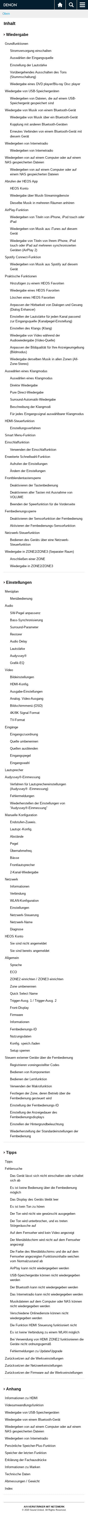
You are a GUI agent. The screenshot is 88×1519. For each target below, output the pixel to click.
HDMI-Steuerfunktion (19, 421)
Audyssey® (18, 656)
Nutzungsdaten (20, 1036)
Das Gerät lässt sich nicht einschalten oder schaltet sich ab (46, 1178)
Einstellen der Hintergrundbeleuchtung (37, 1124)
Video (9, 670)
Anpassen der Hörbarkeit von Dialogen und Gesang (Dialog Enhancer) (46, 307)
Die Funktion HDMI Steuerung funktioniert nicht (43, 1325)
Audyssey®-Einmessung (22, 777)
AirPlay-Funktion (16, 210)
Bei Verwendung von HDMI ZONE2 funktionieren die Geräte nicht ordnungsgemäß (47, 1342)
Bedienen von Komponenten (30, 1072)
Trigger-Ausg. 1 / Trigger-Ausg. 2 (33, 1000)
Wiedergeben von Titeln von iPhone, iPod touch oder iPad (47, 219)
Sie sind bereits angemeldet (29, 951)
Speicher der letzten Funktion (25, 1453)
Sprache (16, 965)
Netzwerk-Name (21, 922)
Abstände (16, 836)
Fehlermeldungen (22, 796)
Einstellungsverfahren (25, 428)
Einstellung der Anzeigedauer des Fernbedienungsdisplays (33, 1115)
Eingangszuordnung (24, 734)
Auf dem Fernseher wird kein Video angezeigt (42, 1233)
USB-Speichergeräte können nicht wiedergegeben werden (45, 1277)
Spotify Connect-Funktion (23, 257)
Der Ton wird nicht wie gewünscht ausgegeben (42, 1213)
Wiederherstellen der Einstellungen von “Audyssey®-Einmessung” (37, 805)
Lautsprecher (14, 770)
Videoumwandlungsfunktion (24, 1405)
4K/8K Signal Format (25, 713)
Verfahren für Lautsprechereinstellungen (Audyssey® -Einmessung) (38, 786)
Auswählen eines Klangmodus (26, 371)
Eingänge (11, 727)
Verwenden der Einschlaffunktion (33, 449)
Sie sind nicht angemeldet (28, 943)
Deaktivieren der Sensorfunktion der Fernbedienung (46, 518)
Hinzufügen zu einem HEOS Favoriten (37, 283)
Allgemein (12, 958)
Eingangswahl (20, 763)
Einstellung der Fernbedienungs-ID (34, 1105)
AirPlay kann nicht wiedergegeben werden (39, 1268)
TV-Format (17, 720)
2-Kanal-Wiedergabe (24, 872)
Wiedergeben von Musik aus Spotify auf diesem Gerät (44, 266)
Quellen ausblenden (24, 748)
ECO (13, 972)
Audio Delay (18, 641)
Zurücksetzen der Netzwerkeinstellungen (33, 1365)
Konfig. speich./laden (25, 1043)
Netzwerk (11, 879)
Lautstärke (17, 649)
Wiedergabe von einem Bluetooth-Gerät (32, 1419)
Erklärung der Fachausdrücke (25, 1460)
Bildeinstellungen (22, 677)
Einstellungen (19, 908)
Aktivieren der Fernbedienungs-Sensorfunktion (42, 526)
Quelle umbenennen (24, 741)
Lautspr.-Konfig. (21, 829)
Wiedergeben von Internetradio (26, 143)
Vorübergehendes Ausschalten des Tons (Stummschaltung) (38, 74)
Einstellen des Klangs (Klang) (31, 328)
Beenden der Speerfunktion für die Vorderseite (42, 504)
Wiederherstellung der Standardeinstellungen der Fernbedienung (44, 1133)
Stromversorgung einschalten (30, 51)
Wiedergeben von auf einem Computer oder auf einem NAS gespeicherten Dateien (43, 160)
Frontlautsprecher (22, 865)
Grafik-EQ (17, 663)
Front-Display (19, 1008)
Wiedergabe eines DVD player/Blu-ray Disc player (45, 84)
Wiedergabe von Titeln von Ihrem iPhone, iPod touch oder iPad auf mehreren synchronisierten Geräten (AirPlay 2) (43, 245)
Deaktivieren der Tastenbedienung (34, 485)
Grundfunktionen (16, 43)
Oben (6, 13)
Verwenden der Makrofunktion (31, 1086)
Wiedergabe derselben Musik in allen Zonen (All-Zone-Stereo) (44, 361)
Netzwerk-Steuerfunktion (22, 533)
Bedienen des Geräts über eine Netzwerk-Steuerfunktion (39, 542)
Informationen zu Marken (22, 1467)
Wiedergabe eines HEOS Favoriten (34, 290)
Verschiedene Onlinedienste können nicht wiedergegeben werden (39, 1315)
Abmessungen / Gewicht (22, 1481)
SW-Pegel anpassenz (25, 613)
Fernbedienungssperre (20, 511)
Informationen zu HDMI (21, 1398)
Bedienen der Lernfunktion (28, 1079)
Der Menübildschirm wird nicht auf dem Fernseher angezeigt (45, 1242)
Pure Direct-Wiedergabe (27, 392)
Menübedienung (21, 598)
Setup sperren (20, 1050)
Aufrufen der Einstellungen (28, 464)
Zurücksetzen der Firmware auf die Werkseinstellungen (44, 1372)
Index (9, 1488)
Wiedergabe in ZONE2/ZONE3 (31, 566)
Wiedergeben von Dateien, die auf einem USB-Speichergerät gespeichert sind (43, 101)
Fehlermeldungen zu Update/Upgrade (36, 1351)
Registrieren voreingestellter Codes (34, 1065)
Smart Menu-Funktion (20, 435)
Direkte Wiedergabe (24, 385)
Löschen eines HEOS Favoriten (32, 297)
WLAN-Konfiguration (24, 900)
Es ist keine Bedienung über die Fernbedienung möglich (43, 1190)
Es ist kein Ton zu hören (27, 1206)
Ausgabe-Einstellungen (26, 691)
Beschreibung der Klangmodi (30, 407)
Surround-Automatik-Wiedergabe (33, 399)
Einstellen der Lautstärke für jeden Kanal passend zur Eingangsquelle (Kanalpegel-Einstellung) (45, 319)
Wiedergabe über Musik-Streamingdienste (39, 195)
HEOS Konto (19, 188)
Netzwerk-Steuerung (24, 915)
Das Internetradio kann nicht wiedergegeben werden (46, 1294)
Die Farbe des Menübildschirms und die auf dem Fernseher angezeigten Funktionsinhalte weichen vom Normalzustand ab (44, 1256)
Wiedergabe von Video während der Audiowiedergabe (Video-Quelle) (35, 338)
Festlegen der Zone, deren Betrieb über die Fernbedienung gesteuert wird (40, 1095)
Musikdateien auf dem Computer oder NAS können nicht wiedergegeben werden (46, 1304)
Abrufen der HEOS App (21, 181)
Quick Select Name (24, 993)
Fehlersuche (13, 1168)
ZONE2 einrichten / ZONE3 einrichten (36, 979)
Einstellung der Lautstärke (28, 65)
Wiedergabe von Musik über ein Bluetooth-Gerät (44, 117)
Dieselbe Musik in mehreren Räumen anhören (42, 203)
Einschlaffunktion (17, 442)
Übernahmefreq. (21, 851)
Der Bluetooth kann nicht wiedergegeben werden (44, 1287)
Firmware (16, 1015)
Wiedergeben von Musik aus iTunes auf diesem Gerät (43, 231)
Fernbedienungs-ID (23, 1029)
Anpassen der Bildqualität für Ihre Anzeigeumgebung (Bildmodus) (47, 350)
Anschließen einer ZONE (27, 559)
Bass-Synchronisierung (26, 620)
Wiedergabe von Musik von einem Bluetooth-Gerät (40, 110)
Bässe (14, 858)
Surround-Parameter (24, 627)
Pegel (14, 843)
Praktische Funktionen (21, 276)
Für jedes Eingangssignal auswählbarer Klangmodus (47, 414)
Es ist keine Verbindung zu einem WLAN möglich (44, 1332)
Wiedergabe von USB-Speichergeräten (32, 91)
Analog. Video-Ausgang (26, 698)
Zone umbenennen (23, 986)
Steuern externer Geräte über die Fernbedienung (39, 1057)
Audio (9, 606)
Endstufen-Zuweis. (23, 822)
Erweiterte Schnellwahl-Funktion (27, 457)
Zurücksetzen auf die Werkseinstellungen (34, 1358)
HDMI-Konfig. (19, 684)
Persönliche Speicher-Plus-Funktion (30, 1446)
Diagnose (16, 929)
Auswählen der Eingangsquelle (31, 58)
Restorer (16, 634)
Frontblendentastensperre (23, 478)
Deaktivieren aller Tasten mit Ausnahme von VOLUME (41, 495)
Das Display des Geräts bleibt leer (34, 1199)
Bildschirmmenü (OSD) (26, 706)
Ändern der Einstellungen (27, 471)
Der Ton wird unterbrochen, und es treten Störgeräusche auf (38, 1223)
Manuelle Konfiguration (21, 815)
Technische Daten (17, 1474)
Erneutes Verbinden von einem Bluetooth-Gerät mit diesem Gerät (46, 134)
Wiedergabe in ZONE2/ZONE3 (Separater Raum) (39, 551)
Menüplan (12, 591)
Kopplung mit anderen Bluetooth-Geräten (38, 124)
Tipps (9, 1161)
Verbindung (18, 893)
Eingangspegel (20, 755)
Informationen (19, 886)
